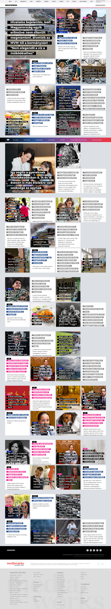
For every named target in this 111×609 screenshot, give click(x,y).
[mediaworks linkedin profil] (102, 564)
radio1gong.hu (84, 601)
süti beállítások (88, 554)
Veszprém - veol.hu (38, 574)
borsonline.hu (60, 604)
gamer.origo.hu (61, 581)
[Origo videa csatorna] (97, 550)
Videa (31, 1)
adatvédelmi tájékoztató (68, 554)
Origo (10, 1)
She (68, 1)
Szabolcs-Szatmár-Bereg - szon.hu (19, 602)
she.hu (82, 578)
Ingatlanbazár (83, 1)
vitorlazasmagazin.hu (62, 592)
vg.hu (35, 599)
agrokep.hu (36, 601)
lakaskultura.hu (61, 579)
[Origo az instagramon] (94, 550)
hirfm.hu (83, 602)
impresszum (95, 554)
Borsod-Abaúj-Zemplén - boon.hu (18, 581)
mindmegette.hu (61, 586)
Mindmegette (23, 1)
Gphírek (61, 1)
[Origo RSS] (101, 550)
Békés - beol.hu (14, 579)
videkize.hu (60, 594)
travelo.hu (59, 588)
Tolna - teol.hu (13, 604)
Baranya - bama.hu (15, 577)
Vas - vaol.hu (37, 572)
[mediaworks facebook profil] (98, 564)
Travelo (54, 1)
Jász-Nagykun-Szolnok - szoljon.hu (19, 594)
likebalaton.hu (60, 583)
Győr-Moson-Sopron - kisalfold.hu (18, 588)
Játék (91, 1)
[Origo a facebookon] (88, 550)
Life (16, 1)
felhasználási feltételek (79, 554)
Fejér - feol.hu (13, 586)
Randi (74, 1)
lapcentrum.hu (84, 592)
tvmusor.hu (60, 596)
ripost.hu (83, 572)
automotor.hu (60, 577)
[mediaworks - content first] (15, 564)
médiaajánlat (101, 554)
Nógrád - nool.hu (14, 598)
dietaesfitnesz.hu (61, 590)
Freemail (46, 1)
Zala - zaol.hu (37, 576)
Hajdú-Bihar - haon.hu (15, 590)
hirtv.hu (35, 588)
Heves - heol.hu (14, 592)
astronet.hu (60, 575)
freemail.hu (83, 586)
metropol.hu (84, 574)
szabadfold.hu (37, 586)
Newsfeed (38, 1)
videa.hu (83, 590)
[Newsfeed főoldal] (11, 550)
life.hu (82, 576)
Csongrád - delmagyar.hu (16, 583)
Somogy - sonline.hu (15, 600)
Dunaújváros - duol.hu (15, 584)
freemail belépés (100, 5)
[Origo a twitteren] (91, 550)
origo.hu (36, 590)
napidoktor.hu (60, 584)
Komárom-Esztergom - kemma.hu (18, 596)
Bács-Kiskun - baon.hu (16, 575)
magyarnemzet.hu (38, 584)
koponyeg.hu (84, 588)
